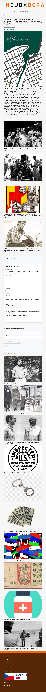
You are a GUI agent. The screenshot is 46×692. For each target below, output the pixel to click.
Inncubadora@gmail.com (9, 659)
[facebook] (4, 685)
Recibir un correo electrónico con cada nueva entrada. (20, 315)
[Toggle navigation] (6, 15)
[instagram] (7, 685)
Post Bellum (6, 668)
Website (7, 293)
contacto (5, 662)
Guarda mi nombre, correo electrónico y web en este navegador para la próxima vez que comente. (22, 300)
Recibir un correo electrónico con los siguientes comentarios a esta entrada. (22, 312)
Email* (6, 290)
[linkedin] (9, 685)
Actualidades (6, 27)
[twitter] (6, 685)
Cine (10, 27)
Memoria (13, 27)
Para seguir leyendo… (30, 114)
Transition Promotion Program (10, 671)
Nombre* (7, 287)
